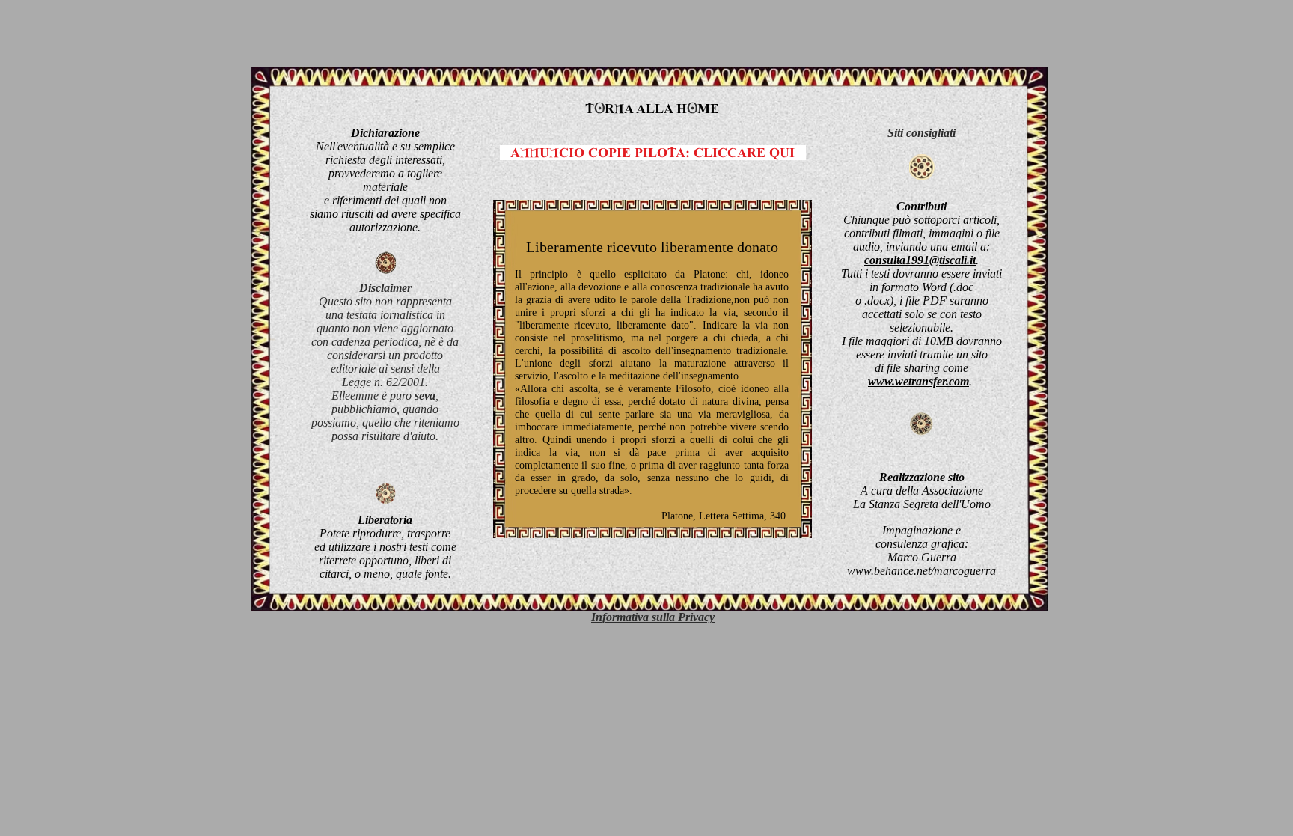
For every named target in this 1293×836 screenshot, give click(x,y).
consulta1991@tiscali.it (920, 260)
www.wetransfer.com (918, 381)
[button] (653, 617)
